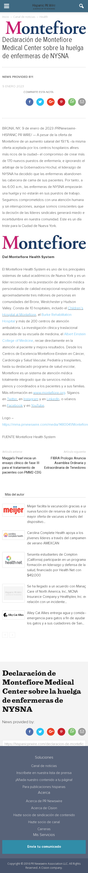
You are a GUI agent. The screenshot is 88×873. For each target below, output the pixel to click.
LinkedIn (53, 399)
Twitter (12, 399)
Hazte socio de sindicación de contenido (44, 815)
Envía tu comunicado (44, 846)
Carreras (44, 829)
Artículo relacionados (20, 488)
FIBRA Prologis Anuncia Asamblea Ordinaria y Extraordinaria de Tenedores (65, 463)
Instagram (30, 399)
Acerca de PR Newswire (44, 801)
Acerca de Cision (44, 808)
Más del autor (14, 494)
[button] (81, 6)
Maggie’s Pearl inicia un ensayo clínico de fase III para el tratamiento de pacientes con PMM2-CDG (21, 465)
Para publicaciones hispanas (44, 787)
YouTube (37, 405)
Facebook (15, 405)
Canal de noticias (44, 766)
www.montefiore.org (49, 393)
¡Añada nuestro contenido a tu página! (44, 780)
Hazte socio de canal (44, 822)
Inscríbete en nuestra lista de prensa (44, 773)
